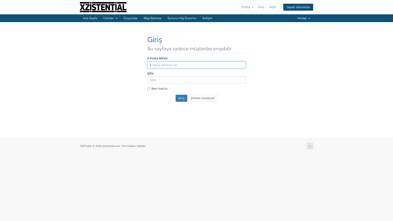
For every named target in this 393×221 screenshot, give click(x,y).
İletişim (207, 18)
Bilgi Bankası (152, 18)
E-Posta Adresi (157, 58)
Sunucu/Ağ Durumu (181, 18)
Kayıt (272, 7)
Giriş (261, 7)
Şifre (150, 73)
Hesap (302, 18)
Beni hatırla (159, 88)
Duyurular (131, 18)
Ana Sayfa (90, 18)
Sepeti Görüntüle (298, 7)
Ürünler (109, 18)
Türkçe (246, 7)
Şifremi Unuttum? (203, 98)
